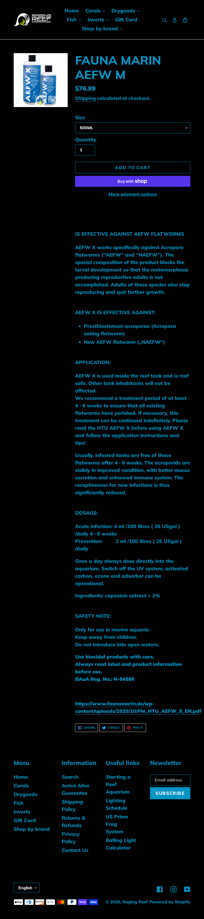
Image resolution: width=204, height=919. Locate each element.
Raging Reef (135, 901)
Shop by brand (32, 829)
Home (21, 777)
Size (80, 117)
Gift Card (25, 820)
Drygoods (25, 794)
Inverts (22, 811)
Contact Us (75, 850)
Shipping (85, 98)
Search (70, 777)
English (25, 887)
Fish (18, 803)
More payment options (132, 194)
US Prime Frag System (117, 824)
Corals (21, 785)
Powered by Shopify (169, 901)
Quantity (85, 139)
